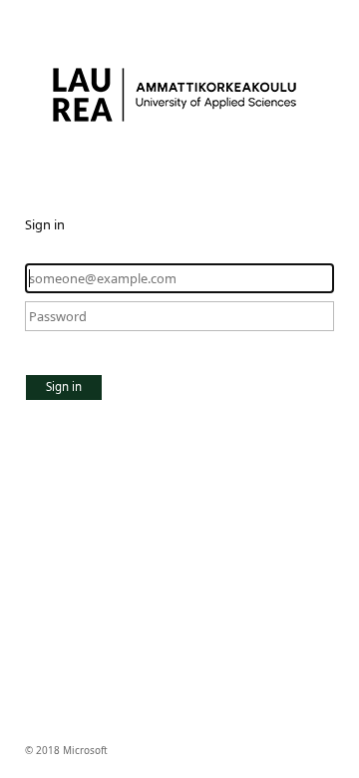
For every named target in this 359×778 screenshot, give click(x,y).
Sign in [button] (64, 386)
